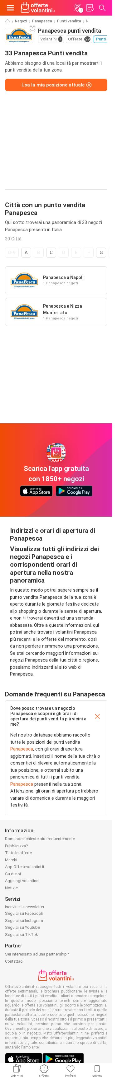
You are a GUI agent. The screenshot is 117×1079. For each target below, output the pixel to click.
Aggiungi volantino (22, 880)
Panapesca (42, 21)
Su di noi (13, 874)
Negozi (21, 21)
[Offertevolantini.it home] (38, 8)
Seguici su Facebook (24, 913)
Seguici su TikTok (21, 934)
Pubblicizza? (16, 846)
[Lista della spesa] (90, 8)
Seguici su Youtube (22, 927)
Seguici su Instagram (24, 920)
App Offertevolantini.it (24, 866)
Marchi (11, 860)
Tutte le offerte (18, 852)
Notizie (11, 888)
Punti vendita (69, 21)
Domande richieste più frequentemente (40, 838)
